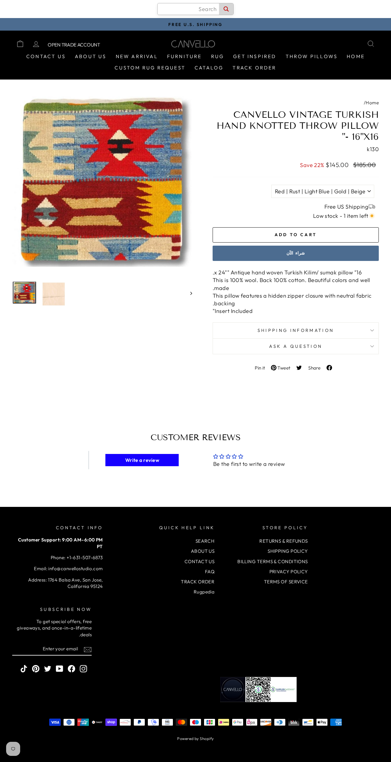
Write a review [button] (142, 460)
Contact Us (46, 56)
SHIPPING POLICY (288, 551)
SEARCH (205, 541)
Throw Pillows (312, 56)
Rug (217, 56)
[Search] (226, 9)
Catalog (209, 68)
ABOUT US (203, 551)
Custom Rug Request (150, 68)
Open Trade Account (74, 45)
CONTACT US (200, 561)
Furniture (184, 56)
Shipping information (296, 330)
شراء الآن (296, 253)
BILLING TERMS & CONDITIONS (272, 561)
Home (356, 56)
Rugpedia (204, 592)
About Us (91, 56)
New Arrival (137, 56)
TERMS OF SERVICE (286, 582)
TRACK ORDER (197, 582)
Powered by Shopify (195, 738)
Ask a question (295, 346)
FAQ (209, 571)
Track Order (254, 68)
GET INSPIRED (254, 56)
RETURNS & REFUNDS (283, 541)
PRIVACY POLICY (288, 571)
